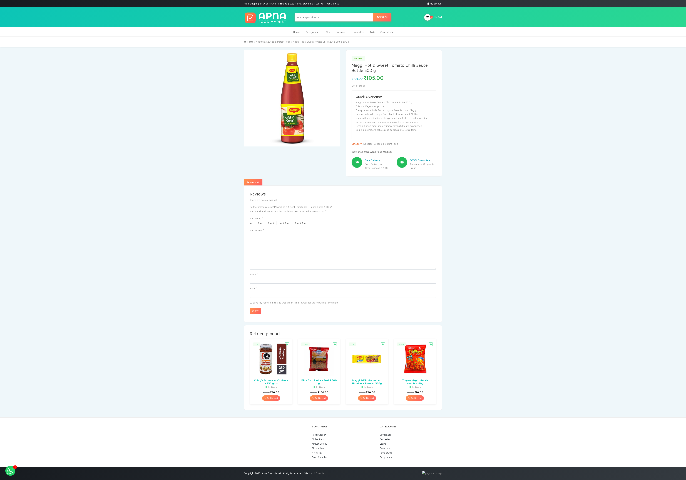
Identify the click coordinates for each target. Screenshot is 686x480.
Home (296, 31)
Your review (257, 230)
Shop (328, 31)
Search (383, 17)
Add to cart (272, 398)
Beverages (385, 434)
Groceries (385, 439)
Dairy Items (386, 457)
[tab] (253, 182)
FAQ (372, 31)
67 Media (319, 473)
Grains (383, 443)
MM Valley (317, 452)
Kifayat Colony (319, 443)
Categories (311, 31)
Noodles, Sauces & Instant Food (273, 41)
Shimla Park (318, 448)
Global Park (318, 439)
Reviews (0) (253, 182)
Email (253, 288)
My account (436, 3)
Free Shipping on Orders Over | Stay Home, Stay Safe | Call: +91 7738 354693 (291, 3)
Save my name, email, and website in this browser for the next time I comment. (296, 302)
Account (341, 31)
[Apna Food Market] (265, 17)
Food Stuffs (386, 452)
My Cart (436, 17)
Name (254, 274)
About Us (359, 31)
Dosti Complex (319, 457)
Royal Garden (319, 434)
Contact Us (386, 31)
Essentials (385, 448)
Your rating (256, 218)
